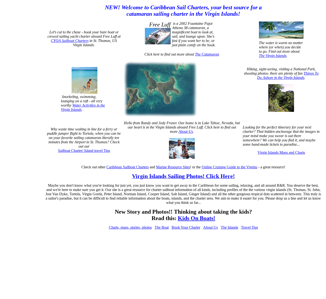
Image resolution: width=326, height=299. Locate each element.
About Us (186, 131)
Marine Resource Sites (173, 167)
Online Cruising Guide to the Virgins (229, 167)
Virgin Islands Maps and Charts (281, 152)
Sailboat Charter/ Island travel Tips (84, 151)
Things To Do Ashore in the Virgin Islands (288, 75)
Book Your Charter (186, 227)
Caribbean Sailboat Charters (127, 167)
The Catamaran (207, 54)
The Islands (229, 227)
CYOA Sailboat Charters (70, 41)
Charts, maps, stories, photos (130, 227)
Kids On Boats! (196, 218)
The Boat (162, 227)
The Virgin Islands (272, 56)
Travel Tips (249, 227)
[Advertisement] (23, 75)
